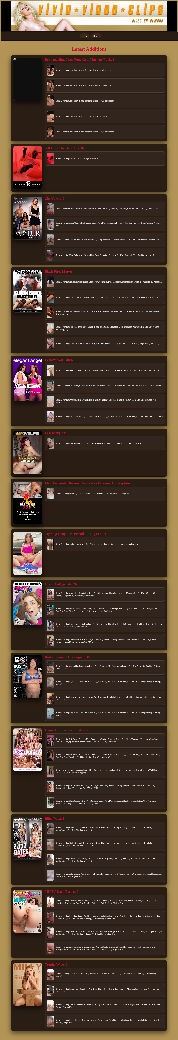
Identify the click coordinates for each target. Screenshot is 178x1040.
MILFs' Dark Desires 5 (62, 891)
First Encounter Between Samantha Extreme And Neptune (87, 483)
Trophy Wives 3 (56, 964)
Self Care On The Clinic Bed (65, 148)
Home (84, 36)
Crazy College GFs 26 (61, 584)
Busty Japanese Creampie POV (68, 657)
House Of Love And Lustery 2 (66, 730)
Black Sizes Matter (58, 271)
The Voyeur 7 (55, 198)
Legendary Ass (55, 433)
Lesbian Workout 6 (59, 360)
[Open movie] (27, 79)
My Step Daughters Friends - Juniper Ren (75, 534)
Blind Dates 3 (54, 818)
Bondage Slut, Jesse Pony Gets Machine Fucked (79, 59)
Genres (96, 36)
